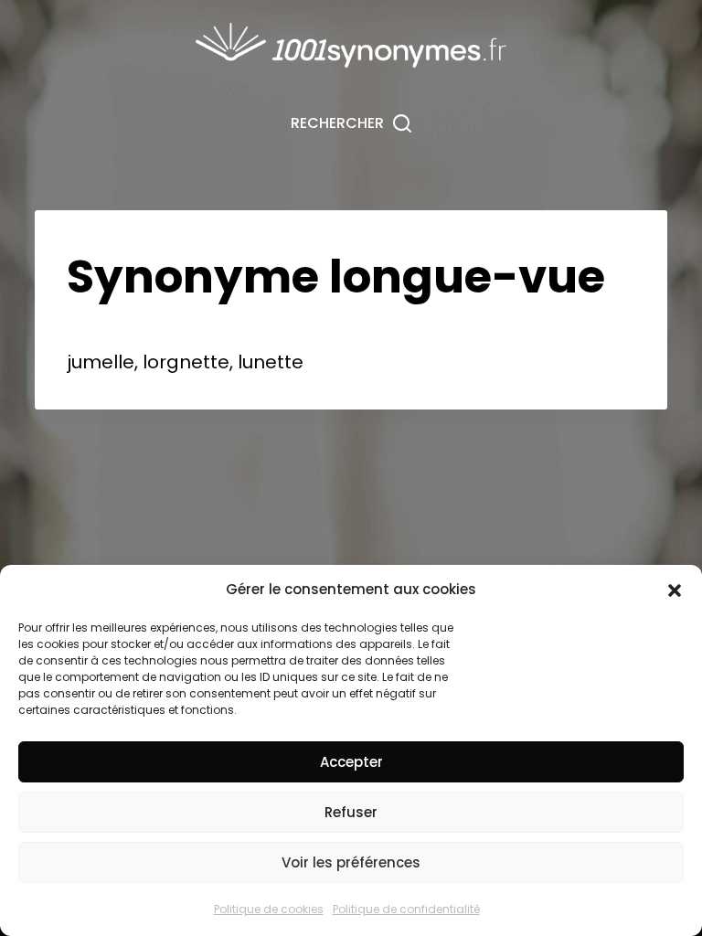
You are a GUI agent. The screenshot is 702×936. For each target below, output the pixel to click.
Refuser (351, 812)
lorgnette (186, 362)
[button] (674, 590)
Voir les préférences (351, 862)
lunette (270, 362)
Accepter (351, 761)
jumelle (100, 362)
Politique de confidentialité (406, 909)
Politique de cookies (269, 909)
